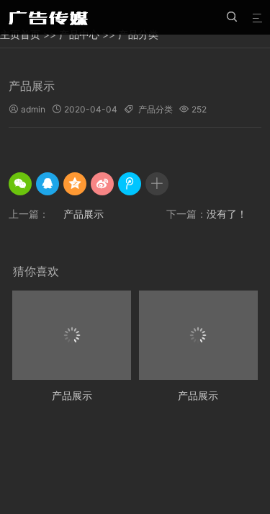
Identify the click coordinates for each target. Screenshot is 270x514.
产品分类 (155, 109)
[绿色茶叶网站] (50, 17)
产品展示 (83, 214)
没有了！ (227, 214)
